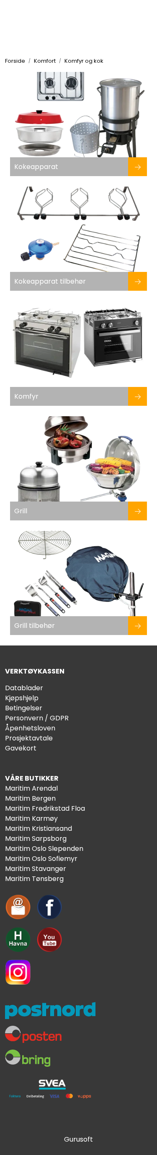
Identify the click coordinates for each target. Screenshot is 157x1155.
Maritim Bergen (30, 798)
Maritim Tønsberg (34, 879)
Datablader (24, 688)
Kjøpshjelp (22, 698)
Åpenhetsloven (30, 728)
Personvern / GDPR (37, 718)
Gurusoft (78, 1139)
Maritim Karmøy (31, 818)
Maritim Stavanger (35, 868)
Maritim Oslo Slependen (44, 848)
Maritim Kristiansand (38, 828)
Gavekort (20, 748)
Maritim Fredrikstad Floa (45, 808)
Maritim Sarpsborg (36, 838)
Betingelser (23, 708)
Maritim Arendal (31, 788)
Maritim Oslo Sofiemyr (41, 858)
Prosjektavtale (29, 738)
